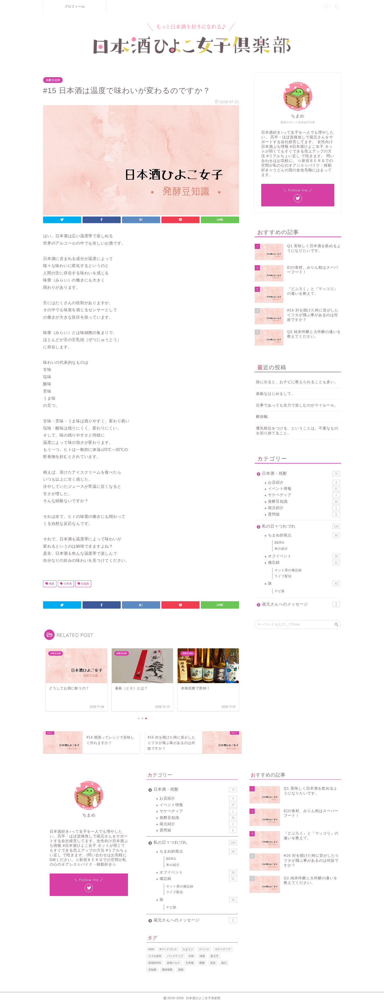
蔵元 (223, 962)
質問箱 (302, 514)
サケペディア (302, 495)
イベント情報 (303, 489)
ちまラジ (188, 949)
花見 (213, 962)
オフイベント (303, 556)
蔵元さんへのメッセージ (299, 604)
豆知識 (84, 583)
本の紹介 (281, 549)
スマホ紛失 (154, 956)
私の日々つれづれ (300, 526)
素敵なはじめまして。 (275, 394)
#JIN (151, 949)
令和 (191, 956)
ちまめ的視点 (303, 535)
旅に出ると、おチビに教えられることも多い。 (297, 382)
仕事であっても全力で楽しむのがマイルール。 (297, 405)
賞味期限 (167, 969)
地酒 (51, 583)
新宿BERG (154, 962)
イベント (204, 949)
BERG (279, 542)
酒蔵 (180, 969)
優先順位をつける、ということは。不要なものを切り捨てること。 (297, 430)
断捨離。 (264, 417)
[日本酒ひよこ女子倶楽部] (192, 52)
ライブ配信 (283, 576)
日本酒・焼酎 (300, 473)
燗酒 (202, 962)
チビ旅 (280, 591)
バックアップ (175, 956)
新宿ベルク (173, 962)
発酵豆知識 (53, 80)
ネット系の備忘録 (288, 570)
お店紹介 (302, 482)
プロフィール (75, 6)
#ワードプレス (168, 949)
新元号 (214, 956)
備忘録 (303, 562)
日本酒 (67, 583)
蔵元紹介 (302, 508)
